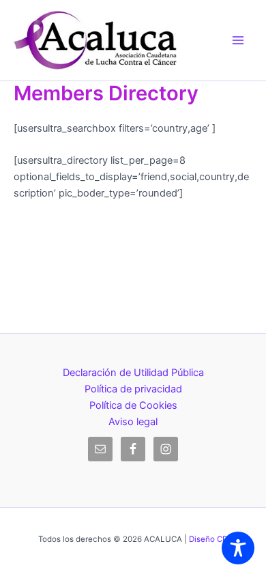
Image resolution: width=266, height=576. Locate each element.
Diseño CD (208, 539)
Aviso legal (133, 422)
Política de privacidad (133, 389)
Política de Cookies (133, 405)
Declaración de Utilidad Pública (133, 372)
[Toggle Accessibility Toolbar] (238, 548)
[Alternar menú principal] (238, 40)
